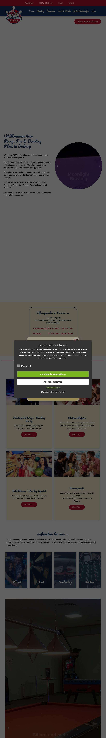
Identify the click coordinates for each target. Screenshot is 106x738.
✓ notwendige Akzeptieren (53, 374)
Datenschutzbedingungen (53, 392)
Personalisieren (53, 388)
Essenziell (26, 366)
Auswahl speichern (53, 382)
